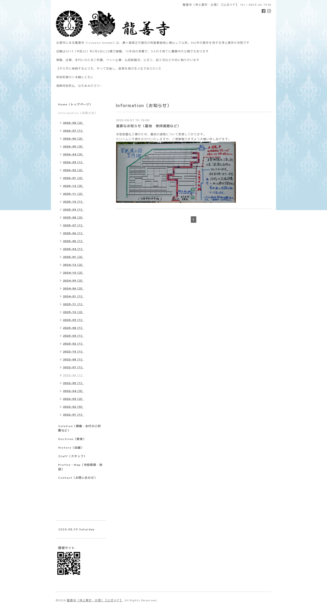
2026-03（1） (73, 162)
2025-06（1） (73, 233)
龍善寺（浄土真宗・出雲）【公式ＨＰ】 (95, 600)
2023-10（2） (73, 312)
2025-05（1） (73, 241)
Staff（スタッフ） (72, 456)
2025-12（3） (73, 186)
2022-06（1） (73, 375)
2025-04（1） (73, 249)
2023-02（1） (73, 344)
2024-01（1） (73, 296)
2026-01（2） (73, 178)
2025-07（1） (73, 225)
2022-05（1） (73, 383)
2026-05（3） (73, 146)
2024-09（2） (73, 281)
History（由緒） (71, 448)
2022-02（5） (73, 407)
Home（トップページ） (75, 104)
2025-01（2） (73, 257)
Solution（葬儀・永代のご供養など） (79, 428)
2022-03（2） (73, 399)
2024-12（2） (73, 265)
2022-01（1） (73, 415)
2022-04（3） (73, 391)
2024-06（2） (73, 288)
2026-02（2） (73, 170)
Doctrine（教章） (72, 439)
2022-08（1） (73, 359)
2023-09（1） (73, 320)
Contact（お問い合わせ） (77, 478)
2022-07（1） (73, 367)
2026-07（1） (73, 131)
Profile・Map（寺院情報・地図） (80, 467)
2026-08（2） (73, 123)
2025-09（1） (73, 210)
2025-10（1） (73, 202)
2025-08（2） (73, 217)
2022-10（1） (73, 351)
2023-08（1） (73, 328)
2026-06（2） (73, 139)
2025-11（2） (73, 194)
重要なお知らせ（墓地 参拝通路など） (148, 126)
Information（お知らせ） (77, 113)
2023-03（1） (73, 336)
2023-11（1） (73, 304)
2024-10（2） (73, 273)
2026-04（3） (73, 154)
